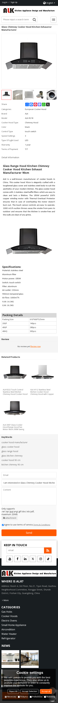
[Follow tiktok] (48, 559)
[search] (34, 19)
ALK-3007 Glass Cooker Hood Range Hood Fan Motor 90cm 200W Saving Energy (13, 427)
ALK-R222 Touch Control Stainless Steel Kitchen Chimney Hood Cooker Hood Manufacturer (15, 391)
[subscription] (47, 550)
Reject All (13, 691)
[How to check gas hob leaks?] (10, 659)
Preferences (37, 697)
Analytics (24, 697)
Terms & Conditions (41, 525)
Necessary (11, 697)
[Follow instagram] (40, 559)
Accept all (46, 691)
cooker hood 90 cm (10, 460)
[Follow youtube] (10, 559)
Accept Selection (29, 691)
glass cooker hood (10, 446)
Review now (35, 346)
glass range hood (9, 451)
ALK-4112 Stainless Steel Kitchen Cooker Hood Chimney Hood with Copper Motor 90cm (42, 391)
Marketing (50, 697)
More (6, 600)
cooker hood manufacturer (14, 442)
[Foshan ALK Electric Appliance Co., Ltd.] (29, 10)
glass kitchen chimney (11, 455)
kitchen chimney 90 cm (12, 464)
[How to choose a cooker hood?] (30, 659)
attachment (11, 518)
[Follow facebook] (17, 559)
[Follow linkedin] (25, 559)
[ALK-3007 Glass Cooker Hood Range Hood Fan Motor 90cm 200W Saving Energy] (15, 410)
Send (29, 532)
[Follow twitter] (33, 559)
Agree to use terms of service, (27, 524)
